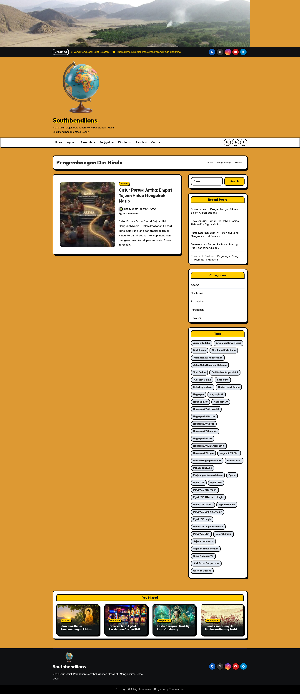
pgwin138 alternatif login (208, 497)
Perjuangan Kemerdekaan (207, 475)
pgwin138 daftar (203, 504)
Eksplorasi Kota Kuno (224, 350)
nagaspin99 (216, 394)
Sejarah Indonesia (203, 541)
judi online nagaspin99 (225, 372)
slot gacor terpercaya (206, 563)
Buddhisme (199, 350)
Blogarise (159, 689)
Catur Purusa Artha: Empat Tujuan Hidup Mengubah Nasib (145, 195)
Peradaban (88, 142)
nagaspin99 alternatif (206, 409)
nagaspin (198, 394)
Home (58, 142)
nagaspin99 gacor (203, 424)
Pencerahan (234, 460)
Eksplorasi (124, 142)
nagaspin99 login (203, 453)
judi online (199, 372)
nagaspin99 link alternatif (208, 446)
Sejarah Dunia (223, 534)
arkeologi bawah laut (228, 343)
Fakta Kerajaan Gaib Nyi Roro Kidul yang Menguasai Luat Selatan (173, 629)
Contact (156, 142)
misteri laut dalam (229, 387)
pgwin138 (198, 482)
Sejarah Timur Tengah (205, 548)
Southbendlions (75, 120)
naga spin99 (200, 402)
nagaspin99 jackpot (205, 431)
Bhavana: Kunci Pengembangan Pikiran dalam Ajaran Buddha (76, 629)
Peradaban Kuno (202, 468)
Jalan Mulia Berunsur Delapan (210, 365)
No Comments (130, 213)
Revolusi (141, 142)
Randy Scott (131, 209)
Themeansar (176, 689)
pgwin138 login (202, 519)
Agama (71, 142)
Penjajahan (107, 142)
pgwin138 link (227, 504)
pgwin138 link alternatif (207, 512)
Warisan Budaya (202, 570)
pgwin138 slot (201, 534)
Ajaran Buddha (201, 343)
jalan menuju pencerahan (207, 357)
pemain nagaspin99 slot (207, 460)
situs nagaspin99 (203, 556)
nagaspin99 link (202, 438)
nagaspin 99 (221, 402)
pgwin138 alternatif (205, 490)
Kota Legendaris (202, 387)
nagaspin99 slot (229, 453)
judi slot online (202, 379)
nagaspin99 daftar (204, 416)
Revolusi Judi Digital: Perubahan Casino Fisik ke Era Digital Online (125, 629)
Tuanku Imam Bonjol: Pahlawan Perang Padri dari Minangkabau (221, 629)
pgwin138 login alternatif (208, 526)
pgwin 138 (216, 482)
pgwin (232, 475)
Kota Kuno (223, 379)
